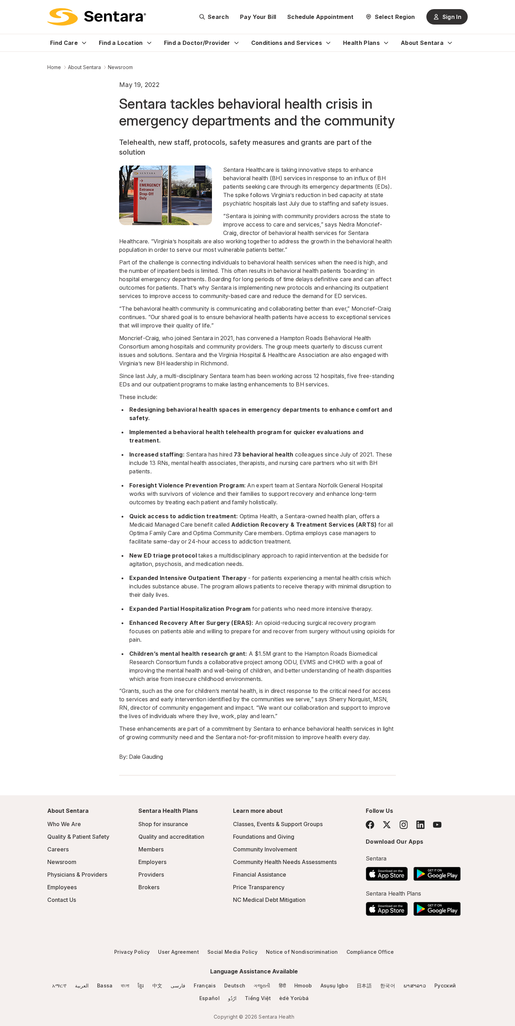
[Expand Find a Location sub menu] (149, 42)
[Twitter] (387, 825)
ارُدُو (232, 998)
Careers (58, 849)
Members (151, 849)
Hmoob (303, 985)
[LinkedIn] (420, 825)
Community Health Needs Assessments (285, 861)
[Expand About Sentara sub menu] (449, 42)
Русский (445, 985)
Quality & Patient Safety (78, 836)
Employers (152, 861)
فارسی (178, 985)
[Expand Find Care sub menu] (84, 42)
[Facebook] (370, 825)
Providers (151, 874)
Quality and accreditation (171, 836)
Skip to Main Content (10, 9)
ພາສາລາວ (415, 985)
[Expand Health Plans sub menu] (386, 42)
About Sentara (422, 42)
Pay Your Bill (258, 16)
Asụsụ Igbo (334, 985)
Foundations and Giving (263, 836)
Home (54, 67)
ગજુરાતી (262, 985)
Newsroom (120, 67)
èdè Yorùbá (294, 998)
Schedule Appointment (320, 16)
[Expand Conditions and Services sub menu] (328, 42)
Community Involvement (265, 849)
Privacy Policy (132, 952)
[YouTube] (437, 825)
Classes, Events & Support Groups (278, 824)
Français (205, 985)
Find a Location (121, 42)
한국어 (387, 985)
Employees (62, 887)
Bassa (105, 985)
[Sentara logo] (96, 17)
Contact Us (61, 899)
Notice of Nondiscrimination (302, 952)
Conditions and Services (286, 42)
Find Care (64, 42)
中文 (157, 985)
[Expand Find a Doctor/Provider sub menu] (236, 42)
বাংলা (125, 985)
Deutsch (234, 985)
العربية (82, 985)
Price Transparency (258, 887)
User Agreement (178, 952)
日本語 (364, 985)
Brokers (148, 887)
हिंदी (282, 985)
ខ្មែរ (141, 985)
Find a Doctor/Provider (197, 42)
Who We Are (64, 824)
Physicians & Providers (77, 874)
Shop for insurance (163, 824)
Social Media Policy (232, 952)
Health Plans (361, 42)
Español (209, 998)
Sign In (451, 16)
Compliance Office (370, 952)
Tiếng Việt (258, 998)
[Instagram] (403, 825)
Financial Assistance (259, 874)
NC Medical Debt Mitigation (269, 899)
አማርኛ (59, 985)
